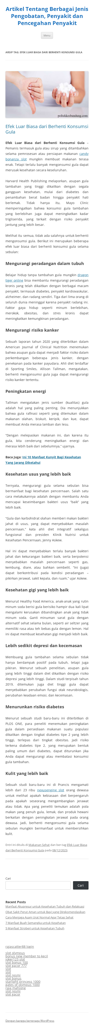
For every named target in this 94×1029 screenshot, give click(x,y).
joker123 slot (15, 959)
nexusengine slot (50, 790)
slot (8, 969)
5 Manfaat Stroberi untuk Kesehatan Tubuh (34, 928)
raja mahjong (15, 988)
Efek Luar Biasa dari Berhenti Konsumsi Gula (46, 129)
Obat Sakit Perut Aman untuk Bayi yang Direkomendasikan (45, 912)
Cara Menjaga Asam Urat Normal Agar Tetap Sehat (39, 917)
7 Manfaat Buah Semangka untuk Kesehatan (35, 923)
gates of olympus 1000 (22, 985)
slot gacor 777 (16, 965)
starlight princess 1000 (22, 981)
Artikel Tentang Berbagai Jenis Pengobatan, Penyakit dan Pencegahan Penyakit (47, 16)
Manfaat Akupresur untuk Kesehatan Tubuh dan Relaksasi (44, 906)
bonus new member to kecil (26, 956)
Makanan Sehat (39, 845)
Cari (8, 878)
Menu (47, 35)
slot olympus (15, 953)
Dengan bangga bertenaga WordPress (29, 1021)
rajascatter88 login (19, 946)
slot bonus (13, 978)
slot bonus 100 (16, 962)
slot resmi (13, 975)
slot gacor (12, 994)
